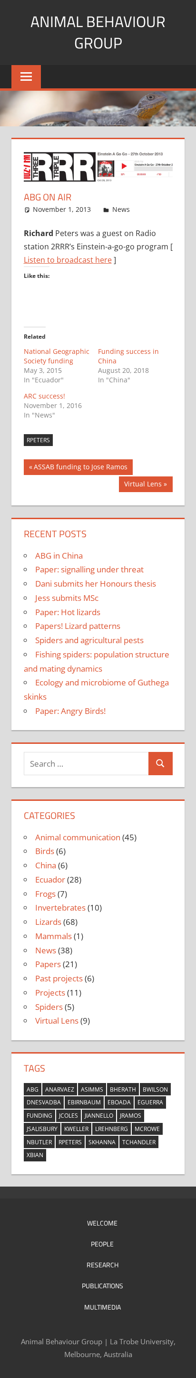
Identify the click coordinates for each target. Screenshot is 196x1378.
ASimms (92, 1089)
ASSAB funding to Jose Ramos (80, 468)
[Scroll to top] (180, 1362)
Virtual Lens (143, 485)
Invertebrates (60, 907)
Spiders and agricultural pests (89, 640)
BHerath (123, 1089)
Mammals (53, 936)
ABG (33, 1089)
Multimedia (102, 1307)
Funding (39, 1116)
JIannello (99, 1116)
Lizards (48, 921)
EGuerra (150, 1102)
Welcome (102, 1223)
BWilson (155, 1089)
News (121, 209)
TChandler (139, 1142)
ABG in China (59, 555)
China (45, 865)
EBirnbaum (84, 1102)
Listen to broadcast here (68, 260)
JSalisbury (42, 1129)
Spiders (49, 1006)
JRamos (130, 1116)
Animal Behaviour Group (98, 32)
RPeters (38, 440)
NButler (39, 1142)
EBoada (119, 1102)
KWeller (76, 1129)
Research (102, 1265)
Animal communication (77, 837)
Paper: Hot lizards (67, 612)
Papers (48, 964)
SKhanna (102, 1142)
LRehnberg (111, 1129)
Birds (44, 851)
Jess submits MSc (66, 597)
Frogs (45, 893)
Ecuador (50, 879)
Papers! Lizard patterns (77, 625)
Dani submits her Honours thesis (95, 583)
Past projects (59, 978)
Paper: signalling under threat (89, 569)
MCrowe (147, 1129)
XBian (35, 1155)
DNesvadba (44, 1102)
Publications (102, 1286)
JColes (68, 1116)
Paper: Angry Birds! (70, 710)
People (102, 1244)
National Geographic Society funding (56, 356)
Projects (50, 992)
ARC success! (44, 395)
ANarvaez (59, 1089)
